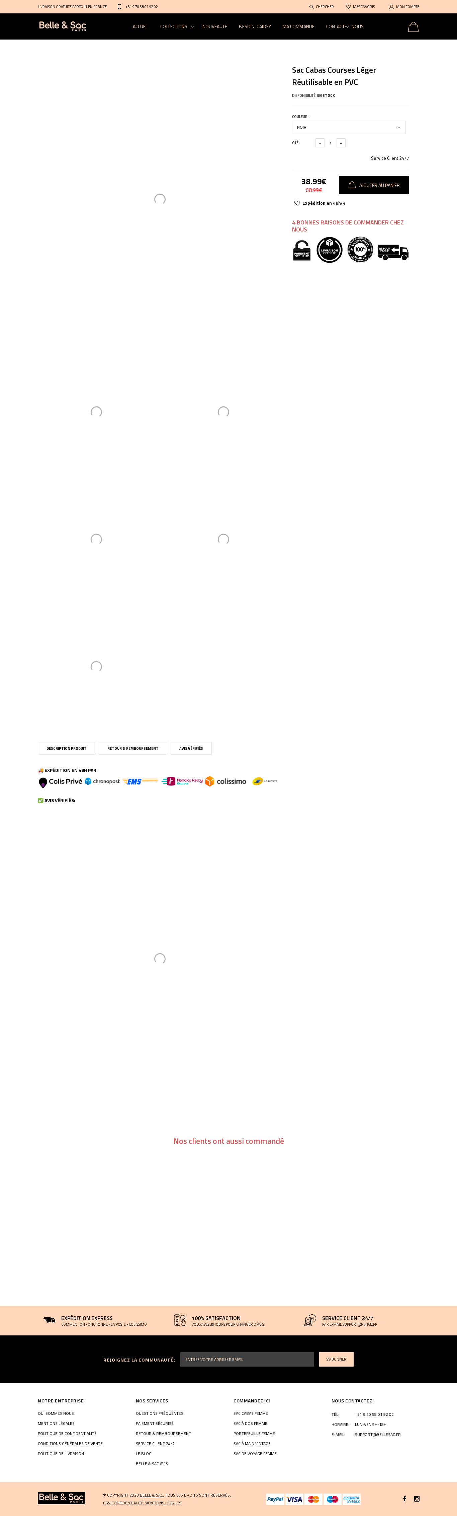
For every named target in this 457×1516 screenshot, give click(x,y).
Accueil (141, 26)
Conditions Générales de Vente (70, 1444)
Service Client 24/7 (390, 157)
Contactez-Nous (345, 26)
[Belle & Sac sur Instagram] (416, 1499)
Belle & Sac (151, 1495)
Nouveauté (214, 26)
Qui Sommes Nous (56, 1413)
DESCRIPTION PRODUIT (67, 748)
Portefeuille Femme (254, 1434)
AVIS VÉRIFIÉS (191, 748)
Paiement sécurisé (155, 1424)
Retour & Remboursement (133, 748)
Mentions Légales (56, 1424)
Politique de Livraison (61, 1454)
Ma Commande (298, 26)
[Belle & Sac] (61, 1498)
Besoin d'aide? (255, 26)
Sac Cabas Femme (251, 1413)
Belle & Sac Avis (152, 1464)
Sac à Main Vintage (252, 1444)
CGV (106, 1503)
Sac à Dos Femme (250, 1424)
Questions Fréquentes (159, 1413)
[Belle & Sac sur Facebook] (404, 1499)
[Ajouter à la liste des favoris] (297, 203)
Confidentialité (127, 1503)
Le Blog (144, 1454)
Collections (173, 26)
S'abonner (336, 1359)
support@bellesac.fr (378, 1435)
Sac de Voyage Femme (255, 1454)
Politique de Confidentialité (67, 1434)
